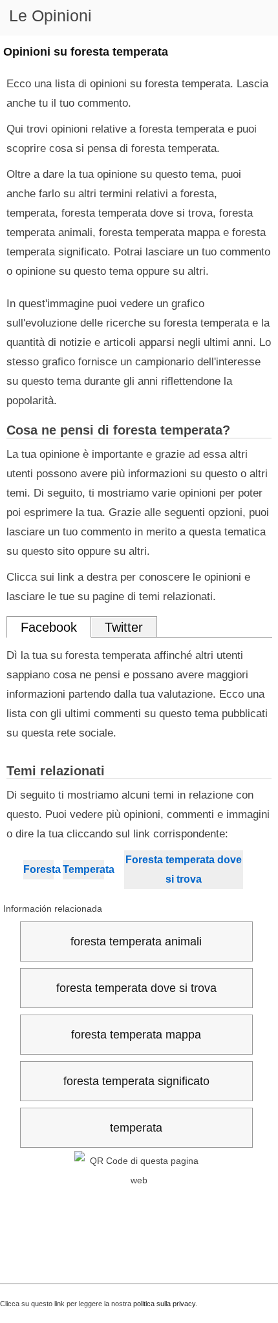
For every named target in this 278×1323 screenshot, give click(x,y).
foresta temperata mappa (136, 1034)
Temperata (83, 869)
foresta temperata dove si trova (136, 988)
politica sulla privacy (164, 1303)
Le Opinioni (50, 15)
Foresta (38, 869)
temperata (136, 1127)
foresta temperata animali (136, 941)
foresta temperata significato (136, 1081)
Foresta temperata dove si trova (183, 869)
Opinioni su (85, 51)
